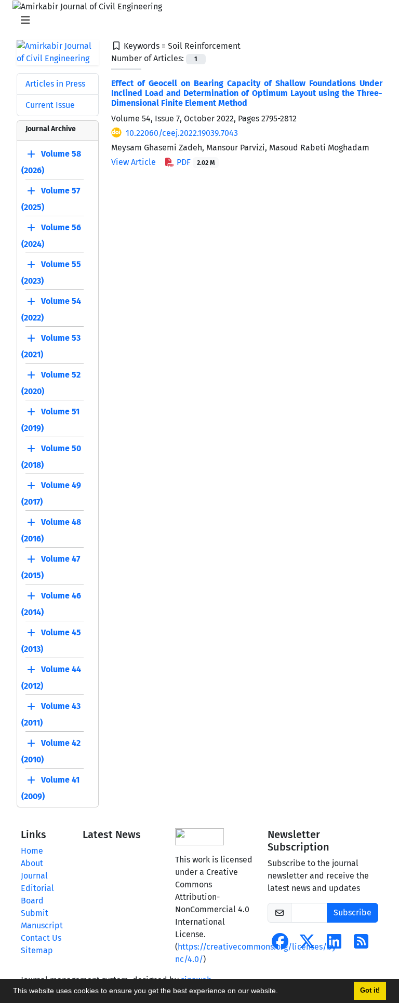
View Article (133, 162)
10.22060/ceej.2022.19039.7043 (182, 133)
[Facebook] (280, 945)
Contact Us (41, 938)
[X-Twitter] (307, 945)
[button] (281, 992)
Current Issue (50, 105)
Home (32, 851)
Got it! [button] (370, 990)
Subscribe (352, 912)
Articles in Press (55, 84)
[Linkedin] (334, 945)
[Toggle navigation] (196, 20)
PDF (195, 162)
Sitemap (37, 950)
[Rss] (361, 945)
